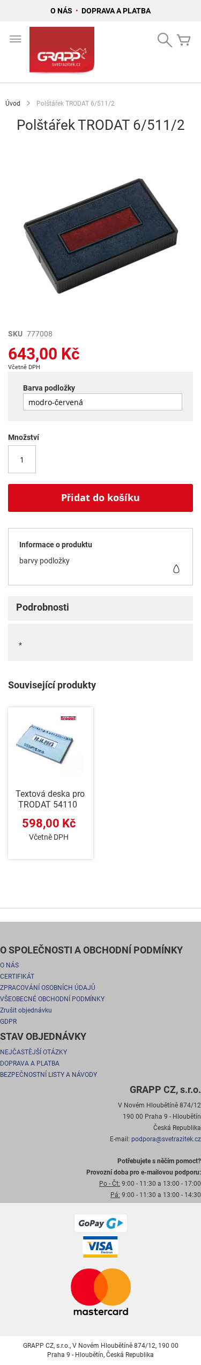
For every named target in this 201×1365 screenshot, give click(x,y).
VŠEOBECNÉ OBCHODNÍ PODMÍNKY (52, 999)
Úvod (12, 103)
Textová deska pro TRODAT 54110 (50, 799)
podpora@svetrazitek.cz (166, 1139)
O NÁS (62, 10)
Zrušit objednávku (26, 1010)
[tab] (100, 608)
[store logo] (61, 52)
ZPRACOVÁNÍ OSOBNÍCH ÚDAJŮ (47, 988)
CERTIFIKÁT (17, 976)
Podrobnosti (42, 607)
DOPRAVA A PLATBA (116, 10)
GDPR (8, 1021)
